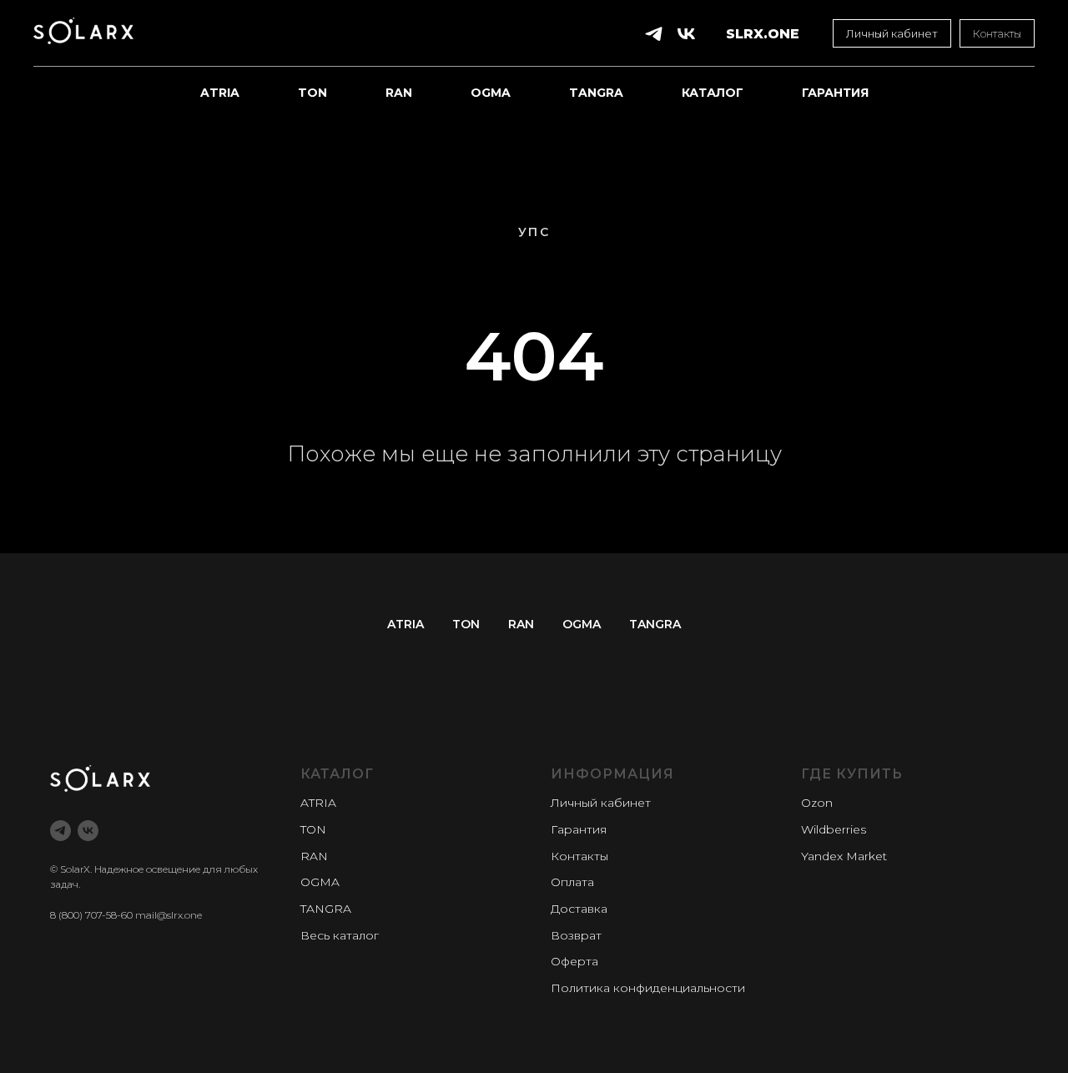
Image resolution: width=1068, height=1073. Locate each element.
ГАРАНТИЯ (835, 92)
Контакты (579, 856)
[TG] (653, 33)
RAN (398, 92)
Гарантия (579, 829)
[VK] (686, 33)
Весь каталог (339, 935)
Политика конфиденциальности (648, 987)
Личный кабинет (601, 802)
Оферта (574, 961)
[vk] (88, 830)
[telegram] (60, 830)
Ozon (817, 802)
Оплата (572, 881)
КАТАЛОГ (712, 92)
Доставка (579, 908)
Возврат (576, 935)
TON (312, 92)
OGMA (491, 92)
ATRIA (219, 92)
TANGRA (596, 92)
